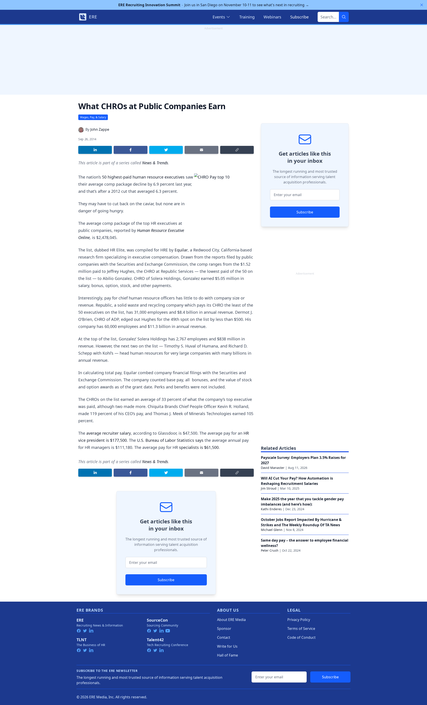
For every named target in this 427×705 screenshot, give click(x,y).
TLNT (82, 639)
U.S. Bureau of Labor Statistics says (170, 440)
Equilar (181, 250)
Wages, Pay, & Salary (93, 117)
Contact (223, 637)
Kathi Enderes (271, 509)
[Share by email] (201, 150)
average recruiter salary (108, 433)
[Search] (344, 17)
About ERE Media (231, 619)
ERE (80, 620)
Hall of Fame (227, 655)
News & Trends (155, 162)
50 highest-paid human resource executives (143, 177)
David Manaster (272, 468)
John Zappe (99, 129)
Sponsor (224, 628)
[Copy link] (237, 150)
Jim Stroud (268, 488)
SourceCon (157, 620)
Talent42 (155, 639)
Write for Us (227, 646)
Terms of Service (301, 628)
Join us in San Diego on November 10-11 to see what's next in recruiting (213, 4)
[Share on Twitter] (166, 150)
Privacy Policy (298, 619)
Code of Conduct (301, 637)
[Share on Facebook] (130, 150)
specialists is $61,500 (199, 447)
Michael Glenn (271, 530)
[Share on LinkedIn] (95, 150)
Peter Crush (269, 550)
